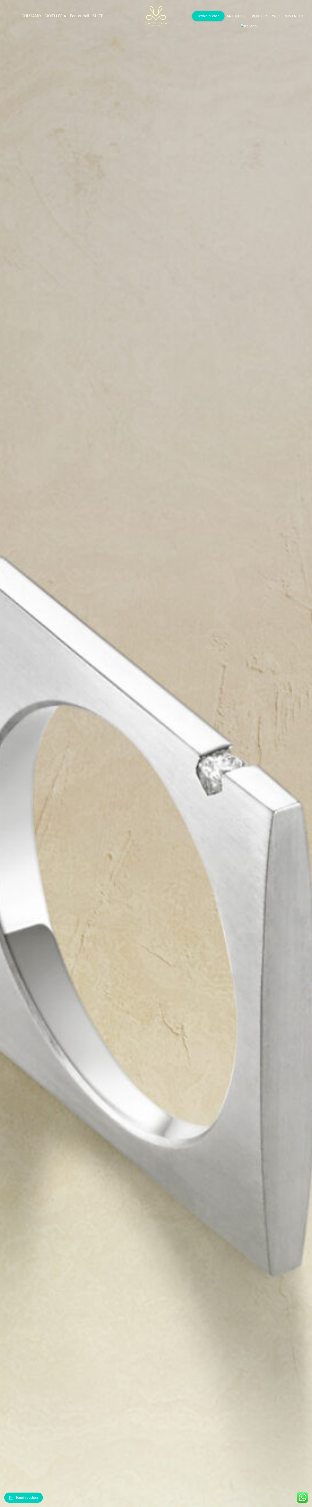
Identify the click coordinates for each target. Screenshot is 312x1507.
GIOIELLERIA (55, 16)
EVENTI (256, 16)
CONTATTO (293, 16)
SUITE (98, 16)
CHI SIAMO (31, 16)
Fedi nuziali (79, 16)
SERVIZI (273, 16)
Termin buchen (208, 16)
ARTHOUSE (236, 16)
